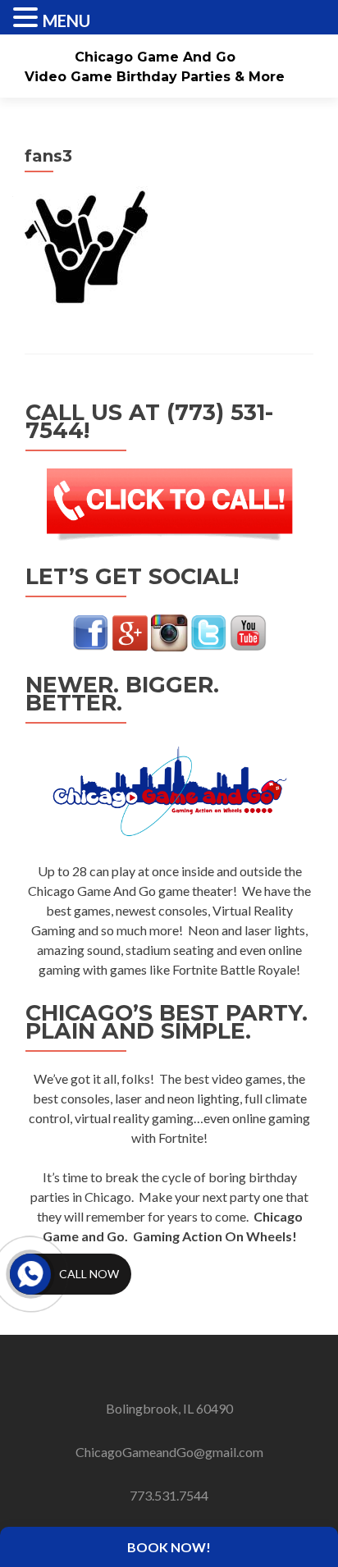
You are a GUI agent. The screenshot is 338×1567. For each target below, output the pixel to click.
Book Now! (169, 1547)
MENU (66, 20)
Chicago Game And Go (155, 57)
